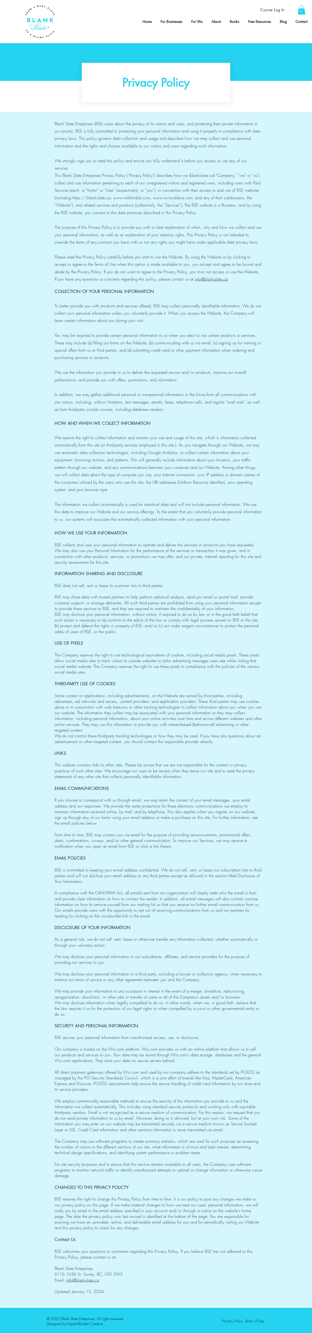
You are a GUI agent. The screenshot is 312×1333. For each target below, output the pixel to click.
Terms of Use (254, 1320)
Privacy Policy (232, 1320)
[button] (301, 10)
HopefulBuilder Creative (85, 1323)
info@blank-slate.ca (211, 279)
